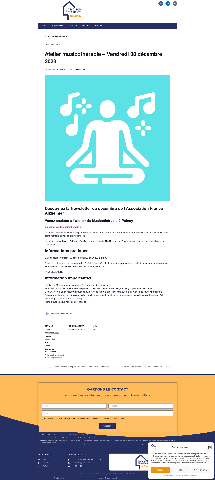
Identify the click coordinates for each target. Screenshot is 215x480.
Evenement (59, 355)
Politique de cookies (171, 475)
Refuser (181, 470)
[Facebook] (160, 3)
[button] (210, 447)
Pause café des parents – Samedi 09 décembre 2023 (144, 366)
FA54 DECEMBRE (54, 271)
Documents (72, 26)
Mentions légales (60, 478)
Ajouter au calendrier (59, 313)
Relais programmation (53, 357)
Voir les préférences (201, 470)
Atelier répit (49, 355)
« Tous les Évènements (56, 36)
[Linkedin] (167, 3)
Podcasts (98, 26)
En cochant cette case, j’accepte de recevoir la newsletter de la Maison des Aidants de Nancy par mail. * (85, 418)
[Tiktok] (175, 3)
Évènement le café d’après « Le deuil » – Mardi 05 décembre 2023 (81, 366)
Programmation (57, 26)
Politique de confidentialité (188, 475)
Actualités (86, 26)
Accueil (43, 26)
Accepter (160, 470)
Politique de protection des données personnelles (101, 445)
